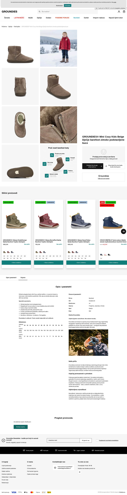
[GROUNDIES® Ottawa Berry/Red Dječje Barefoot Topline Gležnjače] (8, 252)
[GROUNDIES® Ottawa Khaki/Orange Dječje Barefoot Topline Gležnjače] (5, 252)
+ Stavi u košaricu (16, 262)
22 (4, 256)
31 (10, 258)
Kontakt (29, 465)
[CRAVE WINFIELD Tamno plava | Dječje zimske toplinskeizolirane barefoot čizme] (102, 254)
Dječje (10, 26)
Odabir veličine (6, 471)
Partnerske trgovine (32, 471)
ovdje (115, 2)
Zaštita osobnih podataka (9, 468)
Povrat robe (5, 480)
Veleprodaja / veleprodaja (9, 477)
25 (14, 256)
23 (7, 256)
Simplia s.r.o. (122, 492)
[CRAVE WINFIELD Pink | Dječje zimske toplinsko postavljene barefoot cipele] (105, 254)
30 (7, 258)
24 (11, 256)
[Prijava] (119, 11)
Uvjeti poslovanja (6, 465)
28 (24, 256)
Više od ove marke (103, 178)
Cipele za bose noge (32, 474)
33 (17, 258)
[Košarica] (124, 11)
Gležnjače (17, 26)
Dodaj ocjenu (20, 427)
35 (46, 258)
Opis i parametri (11, 277)
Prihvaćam (67, 5)
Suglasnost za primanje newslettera (108, 440)
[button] (123, 231)
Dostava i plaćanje (7, 474)
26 (18, 256)
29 (4, 258)
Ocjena (23, 277)
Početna (4, 26)
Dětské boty (22, 322)
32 (14, 258)
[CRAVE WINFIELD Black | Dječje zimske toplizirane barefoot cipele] (109, 254)
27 (21, 256)
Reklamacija (5, 482)
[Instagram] (79, 472)
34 (20, 258)
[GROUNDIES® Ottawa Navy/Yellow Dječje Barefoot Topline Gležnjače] (12, 252)
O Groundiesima (31, 468)
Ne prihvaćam (59, 5)
